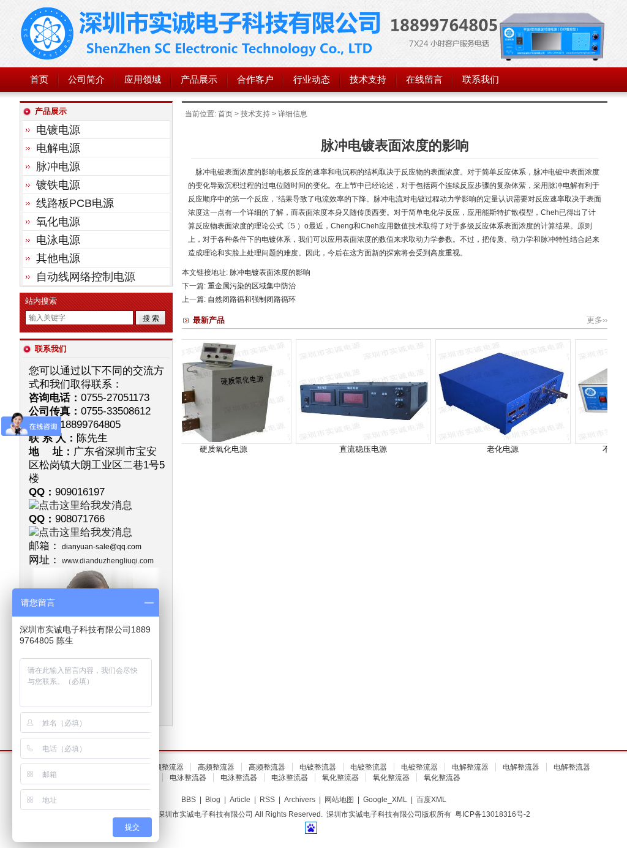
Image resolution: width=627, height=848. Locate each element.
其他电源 (58, 258)
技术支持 (368, 79)
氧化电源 (58, 222)
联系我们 (480, 79)
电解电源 (58, 148)
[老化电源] (462, 441)
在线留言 (424, 79)
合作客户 (255, 79)
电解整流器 (470, 767)
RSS (267, 799)
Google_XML (385, 799)
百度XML (431, 799)
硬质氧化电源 (182, 449)
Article (240, 799)
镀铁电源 (58, 185)
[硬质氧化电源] (182, 441)
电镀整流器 (317, 767)
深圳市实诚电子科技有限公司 (203, 33)
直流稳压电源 (322, 449)
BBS (188, 799)
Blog (212, 799)
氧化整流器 (340, 777)
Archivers (299, 799)
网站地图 (339, 799)
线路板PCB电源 (75, 203)
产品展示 (199, 79)
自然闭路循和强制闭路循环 (252, 299)
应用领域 (142, 79)
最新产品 (209, 320)
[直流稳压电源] (322, 441)
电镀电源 (58, 130)
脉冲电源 (58, 166)
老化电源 (462, 449)
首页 (39, 79)
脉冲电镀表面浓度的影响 (270, 272)
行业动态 (311, 79)
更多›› (597, 320)
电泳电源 (58, 240)
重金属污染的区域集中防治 (252, 286)
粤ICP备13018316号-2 (492, 814)
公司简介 (86, 79)
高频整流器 (165, 767)
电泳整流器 (188, 777)
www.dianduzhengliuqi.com (108, 561)
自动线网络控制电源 (85, 277)
